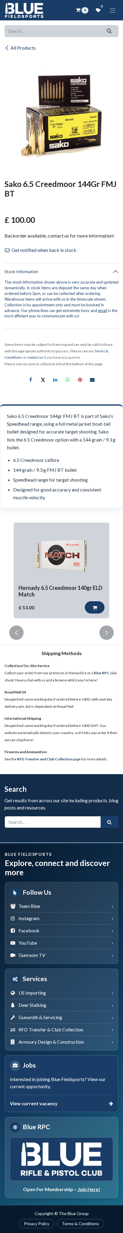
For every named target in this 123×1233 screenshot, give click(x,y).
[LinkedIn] (55, 379)
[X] (43, 379)
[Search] (109, 31)
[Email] (92, 379)
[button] (94, 607)
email (102, 310)
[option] (61, 570)
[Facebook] (31, 379)
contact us (35, 357)
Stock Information (21, 271)
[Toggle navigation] (113, 10)
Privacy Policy (36, 1223)
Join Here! (89, 1189)
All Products (23, 48)
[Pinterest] (80, 379)
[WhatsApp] (68, 379)
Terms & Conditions (80, 1223)
